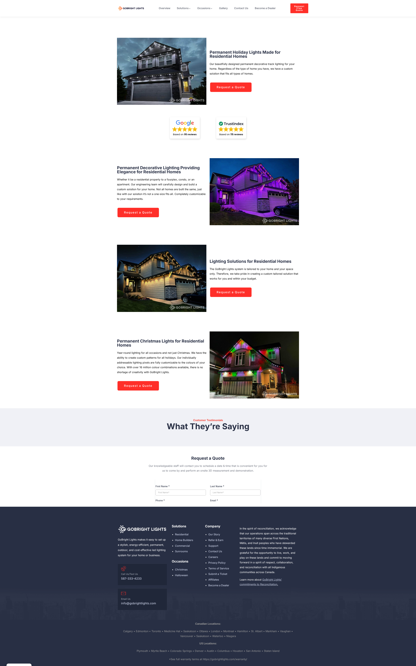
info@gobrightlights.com (138, 603)
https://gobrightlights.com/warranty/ (225, 659)
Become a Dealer (265, 8)
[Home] (142, 529)
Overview (164, 8)
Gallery (223, 8)
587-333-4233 (131, 578)
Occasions (203, 8)
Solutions (183, 8)
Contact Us (241, 8)
